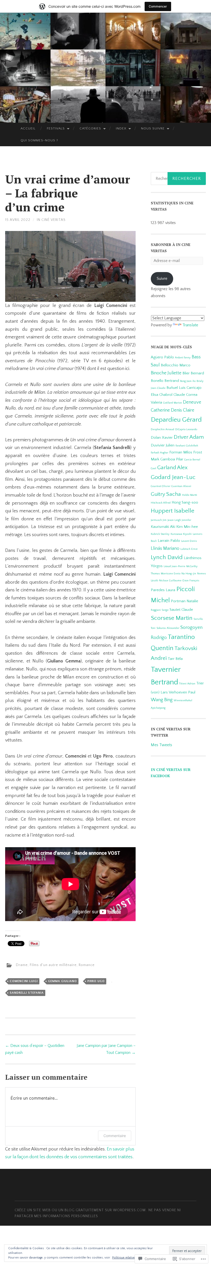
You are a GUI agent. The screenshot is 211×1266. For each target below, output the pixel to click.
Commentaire (114, 1135)
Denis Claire (182, 410)
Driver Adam (189, 437)
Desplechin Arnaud (162, 429)
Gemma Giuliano (62, 981)
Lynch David (167, 557)
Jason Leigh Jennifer (179, 520)
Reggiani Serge (160, 610)
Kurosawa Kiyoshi (181, 534)
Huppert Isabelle (172, 510)
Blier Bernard (193, 373)
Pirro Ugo (96, 981)
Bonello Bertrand (165, 381)
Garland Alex (172, 468)
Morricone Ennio (170, 573)
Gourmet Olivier (160, 486)
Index (121, 128)
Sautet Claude (181, 609)
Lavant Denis (189, 541)
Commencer (158, 6)
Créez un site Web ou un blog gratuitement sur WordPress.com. (81, 1210)
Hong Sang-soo (185, 502)
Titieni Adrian (187, 683)
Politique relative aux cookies (132, 1257)
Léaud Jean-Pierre (174, 566)
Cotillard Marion (172, 402)
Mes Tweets (161, 745)
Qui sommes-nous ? (39, 140)
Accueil (28, 128)
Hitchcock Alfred (161, 502)
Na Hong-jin (188, 573)
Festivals (56, 128)
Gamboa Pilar (171, 459)
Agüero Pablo (162, 357)
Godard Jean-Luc (173, 477)
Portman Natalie (184, 601)
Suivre (162, 278)
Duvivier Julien (162, 445)
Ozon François (190, 580)
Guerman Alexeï (181, 486)
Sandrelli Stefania (27, 992)
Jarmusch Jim (158, 520)
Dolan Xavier (162, 437)
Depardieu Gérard (176, 419)
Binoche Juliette (166, 373)
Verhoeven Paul (182, 692)
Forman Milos (180, 452)
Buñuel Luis (176, 387)
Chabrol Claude (172, 394)
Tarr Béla (175, 659)
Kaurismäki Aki (163, 526)
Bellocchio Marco (175, 365)
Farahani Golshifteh (186, 445)
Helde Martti (189, 495)
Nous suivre (153, 128)
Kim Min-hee (187, 526)
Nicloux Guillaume (170, 580)
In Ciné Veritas (51, 220)
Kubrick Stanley (160, 534)
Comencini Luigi (24, 981)
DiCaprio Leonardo (186, 429)
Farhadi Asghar (159, 452)
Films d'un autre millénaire (53, 965)
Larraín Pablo (169, 540)
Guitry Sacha (166, 494)
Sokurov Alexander (167, 628)
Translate (190, 325)
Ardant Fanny (183, 357)
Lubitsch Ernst (188, 549)
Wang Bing (162, 700)
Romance (87, 965)
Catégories (90, 128)
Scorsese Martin (171, 618)
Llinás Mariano (165, 548)
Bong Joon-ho (188, 381)
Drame (22, 965)
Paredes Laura (163, 590)
